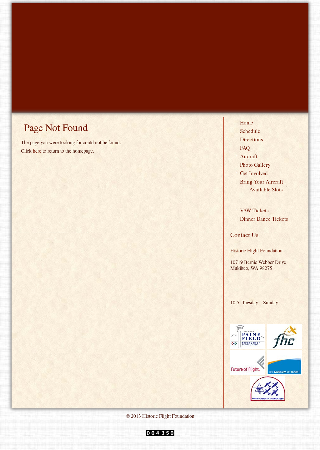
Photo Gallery (255, 164)
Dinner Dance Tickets (264, 218)
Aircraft (249, 156)
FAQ (245, 147)
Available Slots (266, 189)
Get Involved (254, 173)
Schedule (250, 130)
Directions (251, 139)
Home (246, 122)
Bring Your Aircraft (261, 181)
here (37, 150)
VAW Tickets (254, 210)
